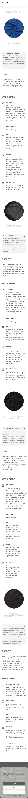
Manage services (14, 779)
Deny (14, 787)
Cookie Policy (9, 795)
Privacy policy (15, 795)
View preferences (14, 791)
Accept (14, 783)
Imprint (20, 795)
